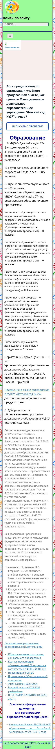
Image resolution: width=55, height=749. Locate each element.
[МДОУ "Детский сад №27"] (12, 6)
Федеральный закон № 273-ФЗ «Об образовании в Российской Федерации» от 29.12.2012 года (30, 728)
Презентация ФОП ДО (21, 672)
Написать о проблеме (27, 126)
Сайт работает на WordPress (21, 743)
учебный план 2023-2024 (22, 683)
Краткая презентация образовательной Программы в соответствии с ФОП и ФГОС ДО (27, 665)
